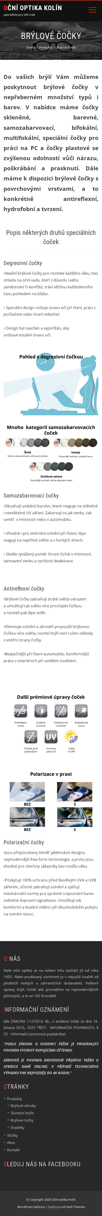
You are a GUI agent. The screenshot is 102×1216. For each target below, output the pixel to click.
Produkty (14, 1098)
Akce (11, 1142)
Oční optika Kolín (33, 8)
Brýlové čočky (22, 1120)
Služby (12, 1135)
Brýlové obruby (23, 1105)
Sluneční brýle (22, 1112)
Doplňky (17, 1127)
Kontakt (13, 1149)
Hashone (54, 1207)
